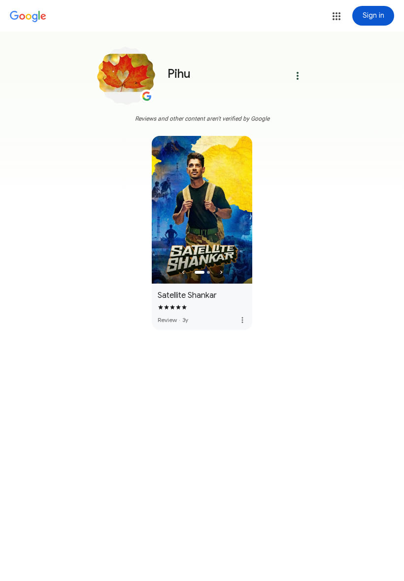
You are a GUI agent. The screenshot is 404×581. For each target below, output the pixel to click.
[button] (336, 16)
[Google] (28, 17)
